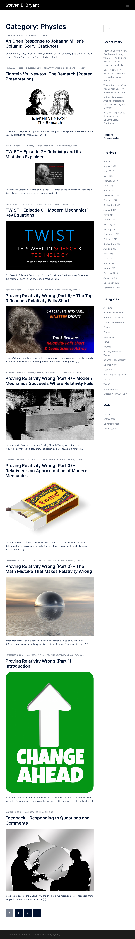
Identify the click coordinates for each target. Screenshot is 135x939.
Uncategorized (110, 389)
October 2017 (110, 200)
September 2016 (111, 244)
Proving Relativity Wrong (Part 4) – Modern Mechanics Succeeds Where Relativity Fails (49, 381)
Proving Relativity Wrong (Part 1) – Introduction (40, 663)
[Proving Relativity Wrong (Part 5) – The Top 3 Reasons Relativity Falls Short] (50, 329)
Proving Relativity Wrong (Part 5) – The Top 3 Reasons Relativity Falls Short (49, 298)
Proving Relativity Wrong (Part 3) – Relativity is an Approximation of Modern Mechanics (47, 470)
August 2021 (109, 166)
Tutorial (77, 290)
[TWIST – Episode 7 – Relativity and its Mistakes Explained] (49, 173)
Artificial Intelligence (113, 312)
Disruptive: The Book (113, 322)
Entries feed (109, 419)
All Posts (28, 146)
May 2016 (108, 258)
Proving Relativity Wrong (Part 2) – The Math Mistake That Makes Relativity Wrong (49, 569)
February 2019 (110, 180)
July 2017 (108, 215)
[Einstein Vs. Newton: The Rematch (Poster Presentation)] (49, 105)
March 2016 (109, 268)
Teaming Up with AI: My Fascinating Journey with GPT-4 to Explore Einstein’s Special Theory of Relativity (115, 57)
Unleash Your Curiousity (115, 394)
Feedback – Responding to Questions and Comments (48, 820)
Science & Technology (74, 68)
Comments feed (111, 423)
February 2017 (110, 224)
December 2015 (111, 282)
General (40, 812)
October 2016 (110, 239)
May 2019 (108, 176)
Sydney (56, 934)
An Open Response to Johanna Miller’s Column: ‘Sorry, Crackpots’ (45, 43)
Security (107, 369)
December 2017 (111, 195)
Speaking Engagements (115, 374)
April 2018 (108, 190)
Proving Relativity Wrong (48, 68)
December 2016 (111, 234)
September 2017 (111, 205)
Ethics (106, 327)
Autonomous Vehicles (114, 317)
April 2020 (108, 171)
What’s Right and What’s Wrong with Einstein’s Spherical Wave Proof (115, 89)
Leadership (32, 35)
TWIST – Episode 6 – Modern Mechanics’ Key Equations (47, 212)
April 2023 (108, 161)
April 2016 (108, 263)
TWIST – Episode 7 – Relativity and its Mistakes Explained (43, 154)
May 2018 (108, 185)
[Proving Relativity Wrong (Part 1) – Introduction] (50, 732)
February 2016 (110, 273)
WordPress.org (110, 428)
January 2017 (110, 229)
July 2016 (108, 253)
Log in (106, 414)
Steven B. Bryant (22, 5)
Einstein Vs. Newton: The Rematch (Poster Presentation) (49, 76)
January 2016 (110, 278)
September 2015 (111, 287)
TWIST (74, 146)
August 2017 (109, 210)
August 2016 (109, 248)
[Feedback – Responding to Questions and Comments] (50, 859)
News (106, 341)
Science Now (110, 364)
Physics (43, 35)
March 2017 (109, 219)
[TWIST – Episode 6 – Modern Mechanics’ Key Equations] (50, 245)
